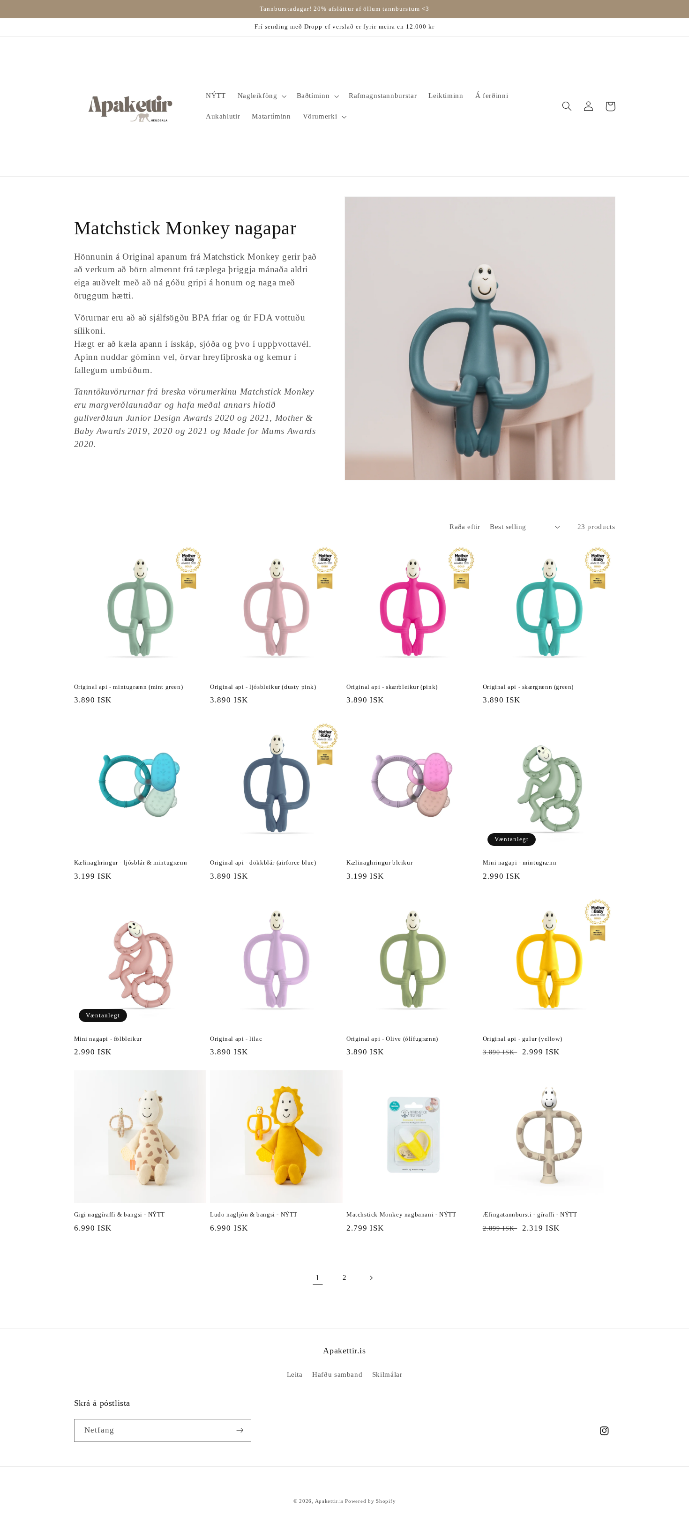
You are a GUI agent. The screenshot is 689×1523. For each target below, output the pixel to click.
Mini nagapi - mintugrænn (519, 862)
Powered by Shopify (370, 1501)
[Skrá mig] (239, 1430)
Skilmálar (387, 1374)
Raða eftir (464, 526)
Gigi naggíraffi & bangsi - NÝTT (119, 1214)
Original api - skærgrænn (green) (528, 686)
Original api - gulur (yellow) (522, 1038)
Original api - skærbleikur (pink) (392, 686)
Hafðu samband (337, 1374)
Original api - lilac (236, 1038)
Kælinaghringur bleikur (379, 862)
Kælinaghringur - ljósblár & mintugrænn (130, 862)
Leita (295, 1374)
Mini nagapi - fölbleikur (108, 1038)
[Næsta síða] (371, 1278)
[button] (261, 96)
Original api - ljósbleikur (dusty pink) (263, 686)
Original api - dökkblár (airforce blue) (263, 862)
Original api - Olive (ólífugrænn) (392, 1038)
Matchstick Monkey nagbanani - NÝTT (401, 1214)
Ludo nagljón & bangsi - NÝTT (254, 1214)
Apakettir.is (329, 1501)
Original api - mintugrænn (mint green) (128, 686)
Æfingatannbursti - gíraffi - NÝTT (530, 1214)
